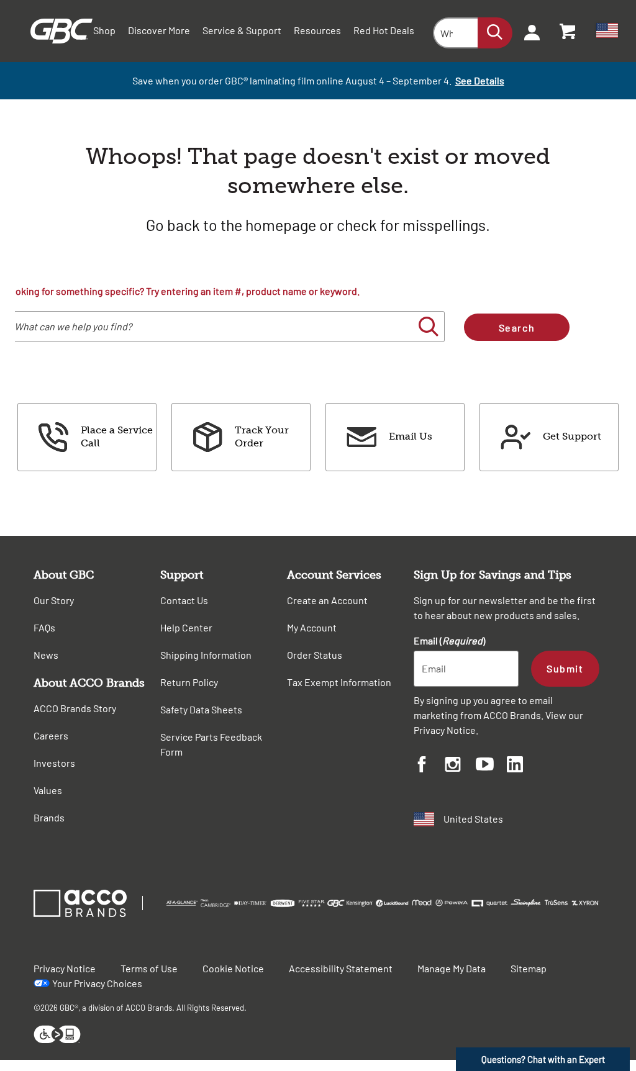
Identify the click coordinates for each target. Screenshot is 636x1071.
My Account (312, 627)
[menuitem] (528, 31)
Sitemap (529, 968)
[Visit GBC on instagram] (460, 766)
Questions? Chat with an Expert (543, 1059)
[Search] (495, 32)
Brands (49, 817)
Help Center (186, 627)
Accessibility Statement (341, 968)
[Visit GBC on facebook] (429, 766)
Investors (54, 763)
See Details (479, 80)
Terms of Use (149, 968)
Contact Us (184, 600)
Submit (565, 668)
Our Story (54, 600)
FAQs (44, 627)
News (46, 655)
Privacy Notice (445, 730)
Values (48, 790)
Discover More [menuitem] (159, 30)
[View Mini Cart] (568, 31)
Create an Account (327, 600)
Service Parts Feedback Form (211, 744)
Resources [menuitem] (317, 30)
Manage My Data (451, 968)
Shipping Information (206, 655)
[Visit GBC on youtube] (491, 765)
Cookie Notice (233, 968)
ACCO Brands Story (75, 708)
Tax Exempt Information (339, 682)
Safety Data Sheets (201, 709)
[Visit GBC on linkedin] (522, 766)
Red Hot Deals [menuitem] (383, 30)
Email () (449, 640)
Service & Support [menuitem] (241, 30)
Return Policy (189, 682)
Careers (51, 735)
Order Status (314, 655)
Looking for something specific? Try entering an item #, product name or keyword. (182, 291)
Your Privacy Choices (97, 983)
